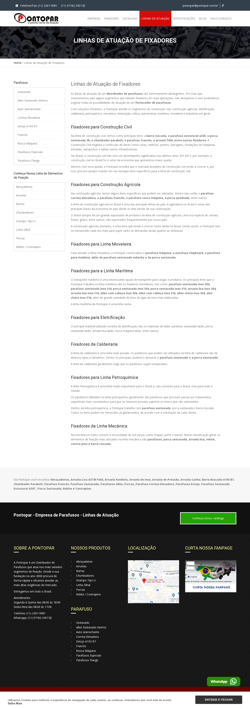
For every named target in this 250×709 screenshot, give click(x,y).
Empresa (94, 18)
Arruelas (21, 195)
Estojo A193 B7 (26, 126)
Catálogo (130, 18)
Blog (203, 18)
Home (17, 63)
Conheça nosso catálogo (208, 518)
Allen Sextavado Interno (32, 100)
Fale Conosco (221, 18)
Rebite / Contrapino (28, 247)
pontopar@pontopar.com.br (200, 5)
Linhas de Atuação (155, 18)
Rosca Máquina (26, 143)
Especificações (184, 18)
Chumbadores (25, 212)
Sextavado (23, 92)
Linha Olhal (23, 230)
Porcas (20, 238)
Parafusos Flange (28, 160)
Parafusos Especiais (29, 152)
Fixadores (111, 18)
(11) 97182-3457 (72, 5)
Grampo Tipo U (26, 221)
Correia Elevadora (28, 117)
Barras (20, 204)
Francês (22, 135)
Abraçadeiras (24, 187)
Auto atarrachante (28, 109)
